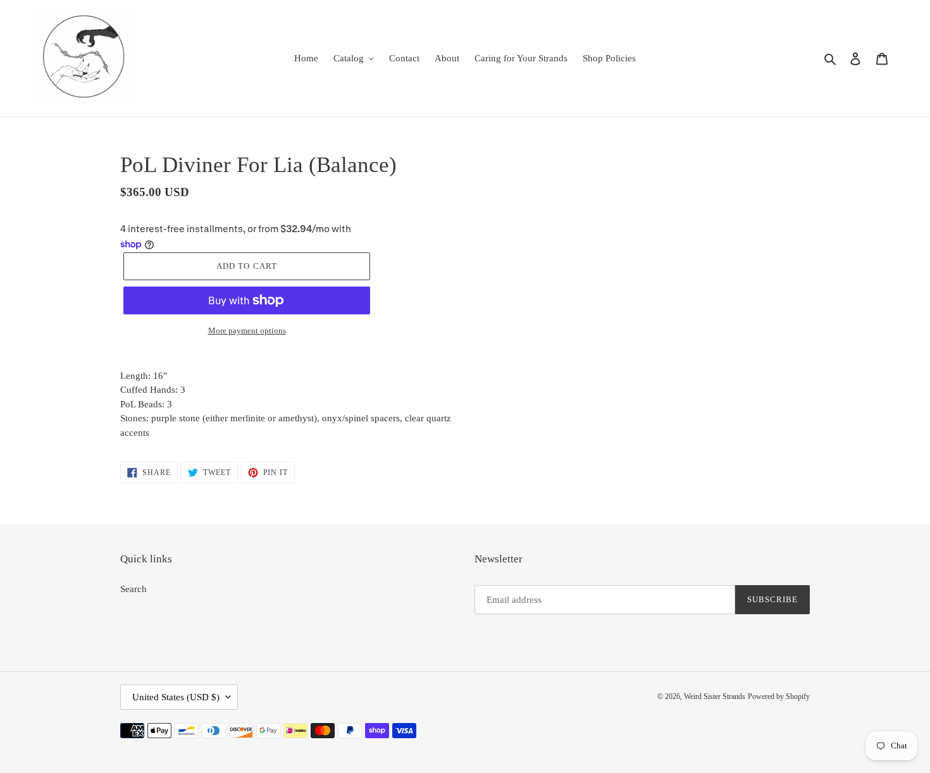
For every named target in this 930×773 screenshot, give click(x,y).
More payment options (247, 330)
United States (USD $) (176, 697)
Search (133, 589)
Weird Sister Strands (714, 696)
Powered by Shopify (779, 696)
